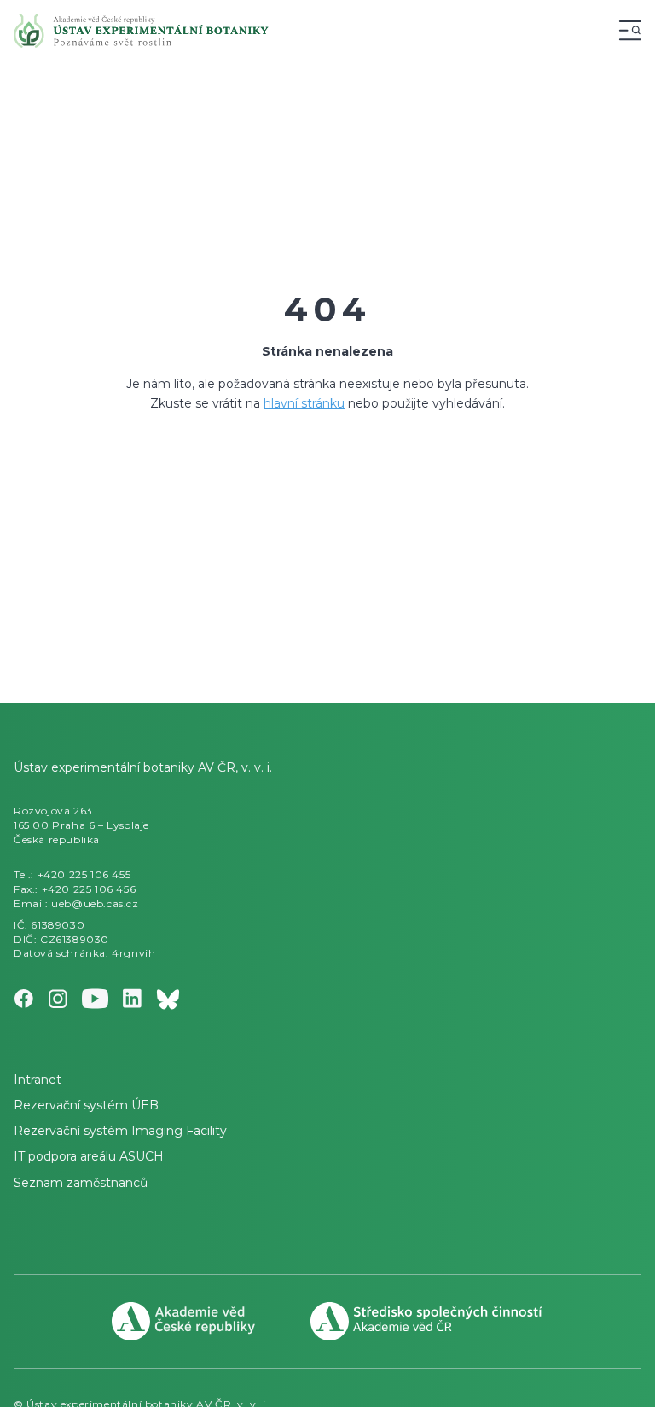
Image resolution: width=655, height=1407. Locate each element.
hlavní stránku (304, 403)
